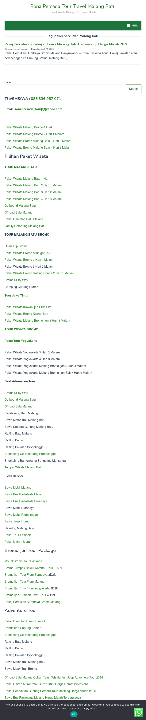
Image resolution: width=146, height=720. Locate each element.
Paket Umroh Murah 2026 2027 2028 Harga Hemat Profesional (47, 684)
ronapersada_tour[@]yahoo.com (38, 109)
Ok (74, 714)
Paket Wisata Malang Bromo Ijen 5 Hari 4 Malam (37, 320)
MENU (135, 25)
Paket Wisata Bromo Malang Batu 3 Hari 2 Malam (38, 141)
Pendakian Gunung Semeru (23, 628)
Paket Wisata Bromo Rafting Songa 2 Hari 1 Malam (39, 273)
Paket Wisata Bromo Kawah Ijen (26, 313)
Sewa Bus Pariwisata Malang (24, 494)
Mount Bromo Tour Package (23, 561)
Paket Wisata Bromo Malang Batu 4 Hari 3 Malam (38, 147)
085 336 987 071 (46, 98)
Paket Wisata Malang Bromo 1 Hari (28, 127)
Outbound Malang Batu (20, 205)
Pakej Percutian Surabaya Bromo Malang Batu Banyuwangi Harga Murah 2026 (66, 44)
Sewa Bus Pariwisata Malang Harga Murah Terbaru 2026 (43, 697)
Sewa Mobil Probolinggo (21, 514)
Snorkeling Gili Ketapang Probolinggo (30, 453)
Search (9, 82)
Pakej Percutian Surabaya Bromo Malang (32, 602)
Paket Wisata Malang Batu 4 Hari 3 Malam (33, 199)
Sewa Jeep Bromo (17, 521)
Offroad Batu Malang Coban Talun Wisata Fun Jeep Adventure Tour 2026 (54, 677)
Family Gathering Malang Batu (25, 226)
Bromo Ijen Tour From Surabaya (26, 574)
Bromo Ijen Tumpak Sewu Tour (25, 595)
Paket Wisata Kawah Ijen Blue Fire (28, 307)
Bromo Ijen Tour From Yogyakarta (27, 588)
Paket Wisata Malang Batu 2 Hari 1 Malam (33, 185)
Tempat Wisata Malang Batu (23, 467)
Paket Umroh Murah (18, 541)
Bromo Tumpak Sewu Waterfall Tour (29, 568)
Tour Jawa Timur (17, 295)
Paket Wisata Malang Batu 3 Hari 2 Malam (33, 192)
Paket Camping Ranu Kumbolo (26, 621)
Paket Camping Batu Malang (24, 219)
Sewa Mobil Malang (18, 487)
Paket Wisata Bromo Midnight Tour (28, 253)
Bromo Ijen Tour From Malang (24, 581)
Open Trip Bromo (16, 246)
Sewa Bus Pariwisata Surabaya (26, 501)
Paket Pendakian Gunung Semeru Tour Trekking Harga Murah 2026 (50, 691)
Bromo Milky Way (16, 280)
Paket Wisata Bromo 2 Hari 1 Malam (29, 259)
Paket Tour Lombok (18, 535)
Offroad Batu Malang (19, 212)
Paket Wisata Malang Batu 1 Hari (27, 178)
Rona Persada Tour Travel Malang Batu (73, 6)
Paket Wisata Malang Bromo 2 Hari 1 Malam (34, 134)
